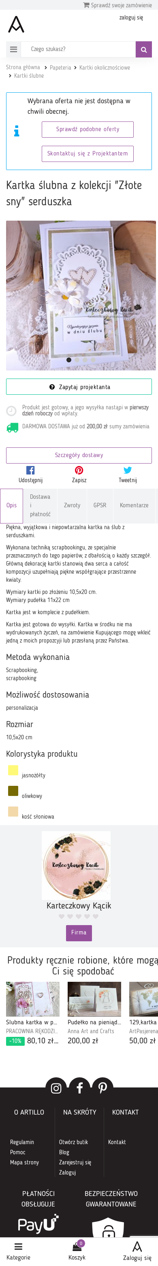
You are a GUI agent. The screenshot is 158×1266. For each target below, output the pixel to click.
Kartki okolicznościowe (104, 68)
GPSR (100, 506)
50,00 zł (142, 1041)
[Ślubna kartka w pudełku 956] (33, 999)
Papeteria (60, 68)
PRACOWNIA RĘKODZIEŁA (33, 1031)
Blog (64, 1152)
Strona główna (23, 67)
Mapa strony (24, 1163)
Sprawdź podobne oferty (87, 130)
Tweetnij (128, 480)
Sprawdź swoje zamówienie (121, 6)
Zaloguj (67, 1173)
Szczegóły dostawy (79, 456)
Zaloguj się (137, 1258)
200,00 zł (83, 1041)
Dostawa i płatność (40, 506)
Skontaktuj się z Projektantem (87, 154)
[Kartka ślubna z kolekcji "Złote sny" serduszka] (81, 295)
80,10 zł (34, 1041)
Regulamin (22, 1142)
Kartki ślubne (29, 76)
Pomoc (18, 1152)
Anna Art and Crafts (91, 1031)
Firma (79, 933)
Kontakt (117, 1142)
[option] (33, 1014)
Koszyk (76, 1258)
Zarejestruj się (75, 1163)
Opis (11, 506)
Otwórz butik (73, 1142)
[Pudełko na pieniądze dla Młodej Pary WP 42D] (94, 999)
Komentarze (134, 506)
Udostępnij (31, 480)
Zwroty (72, 506)
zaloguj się (131, 18)
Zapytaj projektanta (84, 388)
